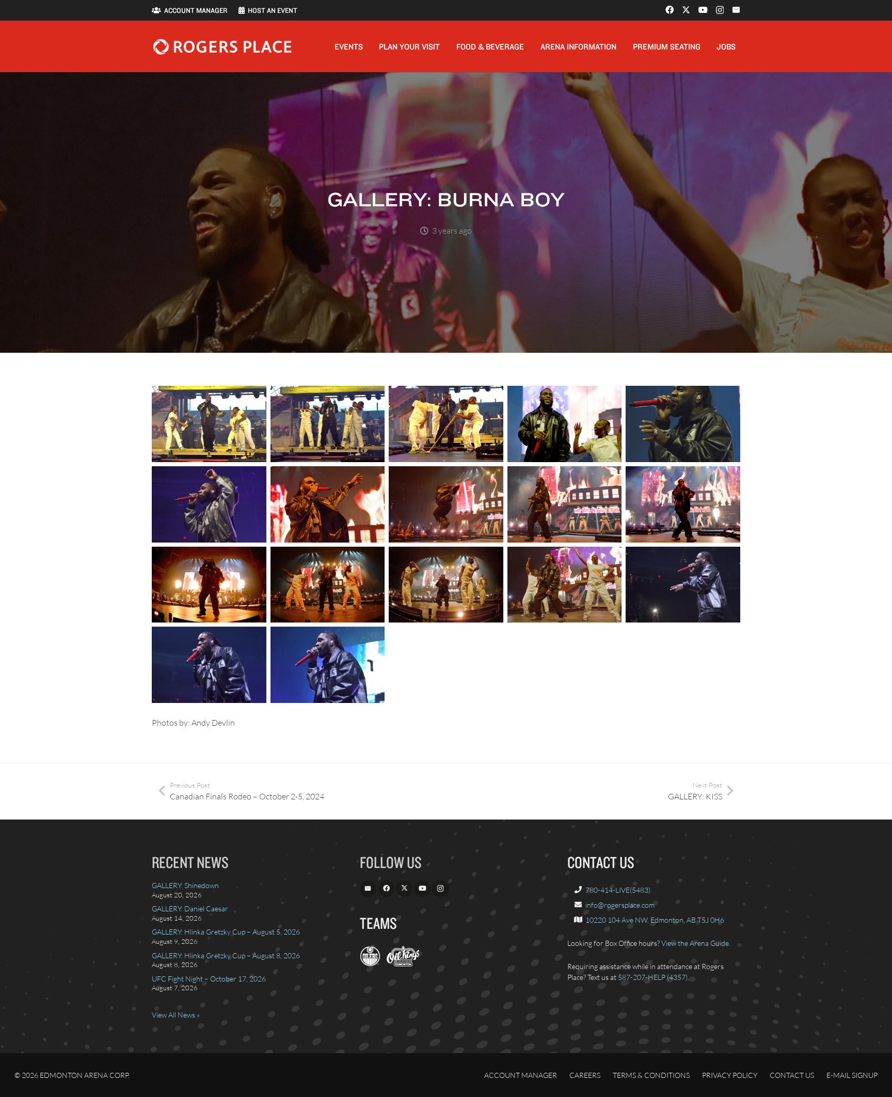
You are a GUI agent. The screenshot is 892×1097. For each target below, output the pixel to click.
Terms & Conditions (651, 1075)
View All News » (176, 1014)
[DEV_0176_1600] (446, 585)
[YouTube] (703, 10)
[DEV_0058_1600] (683, 424)
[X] (686, 10)
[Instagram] (720, 10)
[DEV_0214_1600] (683, 585)
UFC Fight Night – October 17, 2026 (209, 978)
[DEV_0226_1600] (327, 665)
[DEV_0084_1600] (446, 504)
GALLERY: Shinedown (185, 885)
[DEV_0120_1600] (683, 504)
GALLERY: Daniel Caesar (190, 908)
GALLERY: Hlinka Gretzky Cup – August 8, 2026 (226, 955)
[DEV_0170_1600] (327, 585)
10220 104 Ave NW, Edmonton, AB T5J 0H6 (654, 919)
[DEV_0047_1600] (564, 424)
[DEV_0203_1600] (564, 585)
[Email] (736, 10)
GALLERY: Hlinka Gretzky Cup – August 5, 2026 (226, 931)
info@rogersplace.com (620, 904)
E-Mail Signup (852, 1075)
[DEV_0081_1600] (327, 504)
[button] (370, 46)
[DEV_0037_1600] (327, 424)
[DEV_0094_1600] (564, 504)
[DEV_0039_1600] (446, 424)
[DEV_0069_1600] (209, 504)
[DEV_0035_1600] (209, 424)
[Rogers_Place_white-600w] (222, 47)
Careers (584, 1075)
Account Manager (520, 1075)
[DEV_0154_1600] (209, 585)
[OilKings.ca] (403, 963)
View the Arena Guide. (695, 943)
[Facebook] (669, 10)
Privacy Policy (729, 1075)
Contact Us (792, 1075)
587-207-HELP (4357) (653, 977)
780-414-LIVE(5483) (617, 890)
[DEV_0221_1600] (209, 665)
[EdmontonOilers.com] (370, 963)
